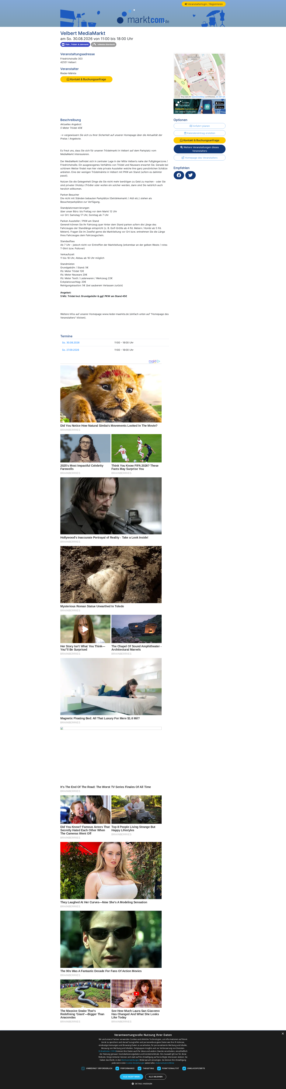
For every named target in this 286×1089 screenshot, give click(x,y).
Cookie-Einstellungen (135, 1063)
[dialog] (143, 1060)
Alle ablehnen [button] (156, 1076)
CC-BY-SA (220, 97)
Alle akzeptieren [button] (131, 1076)
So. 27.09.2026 (70, 349)
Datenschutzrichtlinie (165, 1063)
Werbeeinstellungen (130, 1060)
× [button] (283, 1034)
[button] (143, 1083)
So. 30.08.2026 (71, 342)
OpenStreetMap (198, 97)
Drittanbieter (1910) (107, 1051)
